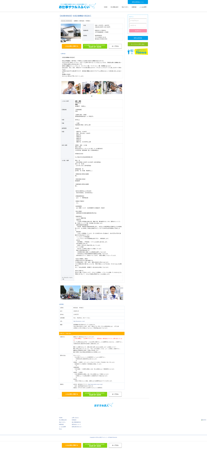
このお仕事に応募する (71, 46)
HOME (105, 7)
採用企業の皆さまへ (77, 426)
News (60, 429)
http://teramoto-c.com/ (79, 321)
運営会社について (76, 424)
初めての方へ (125, 7)
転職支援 (134, 7)
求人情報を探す (115, 7)
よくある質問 (143, 7)
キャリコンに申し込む (138, 44)
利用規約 (74, 420)
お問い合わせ (75, 417)
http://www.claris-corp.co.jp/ (95, 384)
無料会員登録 (138, 38)
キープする (115, 46)
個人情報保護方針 (76, 422)
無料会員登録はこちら (138, 2)
